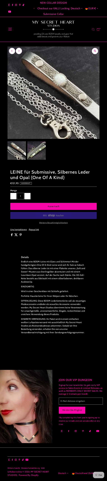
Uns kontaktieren (18, 230)
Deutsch (75, 8)
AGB (42, 468)
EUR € (92, 8)
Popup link (34, 230)
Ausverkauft (53, 206)
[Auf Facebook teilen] (12, 235)
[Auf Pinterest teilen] (21, 235)
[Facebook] (12, 5)
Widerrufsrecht (14, 468)
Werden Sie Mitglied (72, 410)
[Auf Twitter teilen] (16, 235)
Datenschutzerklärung (30, 468)
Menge (13, 190)
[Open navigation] (10, 29)
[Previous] (34, 8)
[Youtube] (10, 11)
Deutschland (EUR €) (85, 473)
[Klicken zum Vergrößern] (95, 51)
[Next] (19, 51)
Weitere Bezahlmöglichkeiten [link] (53, 222)
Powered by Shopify (29, 475)
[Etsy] (9, 5)
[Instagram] (16, 5)
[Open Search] (93, 29)
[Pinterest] (19, 5)
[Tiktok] (23, 5)
